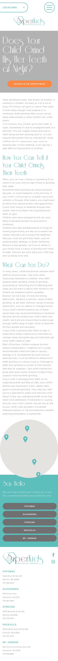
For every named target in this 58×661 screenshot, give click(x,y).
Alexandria (30, 514)
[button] (14, 7)
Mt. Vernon (29, 538)
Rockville (30, 530)
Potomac (29, 506)
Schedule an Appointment (30, 83)
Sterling (29, 522)
